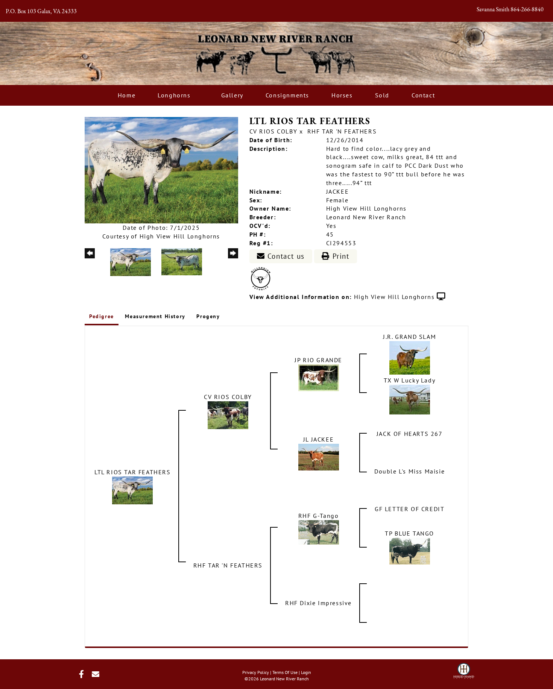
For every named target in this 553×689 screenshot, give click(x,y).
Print (339, 256)
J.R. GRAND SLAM (409, 336)
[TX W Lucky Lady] (409, 398)
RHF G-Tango (318, 515)
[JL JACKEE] (318, 456)
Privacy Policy (255, 672)
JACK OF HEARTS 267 (410, 433)
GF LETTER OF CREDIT (409, 509)
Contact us (285, 256)
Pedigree (101, 316)
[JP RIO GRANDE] (318, 377)
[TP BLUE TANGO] (409, 550)
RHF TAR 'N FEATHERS (342, 131)
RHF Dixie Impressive (318, 603)
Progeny (208, 316)
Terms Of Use (285, 672)
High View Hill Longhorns (394, 296)
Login (306, 672)
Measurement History (155, 316)
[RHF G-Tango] (318, 531)
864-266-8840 (527, 10)
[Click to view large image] (161, 169)
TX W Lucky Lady (409, 380)
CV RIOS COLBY (273, 131)
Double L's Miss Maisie (409, 471)
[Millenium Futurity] (262, 278)
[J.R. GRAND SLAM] (409, 357)
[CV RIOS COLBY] (228, 414)
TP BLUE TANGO (409, 533)
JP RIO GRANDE (318, 360)
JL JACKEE (318, 439)
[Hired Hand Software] (463, 668)
